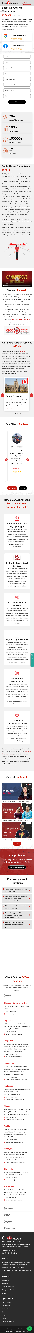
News (3, 1315)
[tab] (15, 414)
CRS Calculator (6, 1302)
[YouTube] (14, 1253)
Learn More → (10, 408)
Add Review (12, 488)
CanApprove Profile (8, 1321)
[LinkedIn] (11, 1253)
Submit (17, 102)
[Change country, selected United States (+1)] (6, 68)
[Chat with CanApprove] (29, 1328)
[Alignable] (20, 1253)
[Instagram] (8, 1253)
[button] (2, 395)
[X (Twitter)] (5, 1253)
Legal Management (8, 1286)
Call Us (28, 3)
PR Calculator (6, 1305)
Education (5, 1283)
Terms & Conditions (10, 1331)
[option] (17, 394)
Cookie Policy (25, 1331)
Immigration (5, 1280)
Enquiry (4, 1293)
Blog (3, 1312)
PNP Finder (5, 1309)
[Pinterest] (17, 1253)
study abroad (24, 351)
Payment (4, 1318)
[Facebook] (3, 1253)
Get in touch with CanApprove (21, 319)
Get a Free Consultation (17, 867)
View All (23, 488)
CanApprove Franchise (9, 1290)
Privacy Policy (18, 1331)
